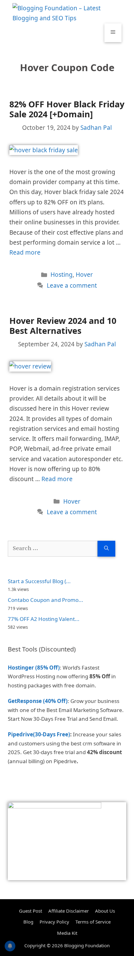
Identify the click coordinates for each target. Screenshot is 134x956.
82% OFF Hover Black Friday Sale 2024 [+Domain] (66, 109)
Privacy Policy (54, 922)
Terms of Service (93, 922)
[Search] (106, 549)
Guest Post (30, 911)
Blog (28, 922)
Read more (25, 252)
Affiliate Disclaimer (68, 911)
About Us (105, 911)
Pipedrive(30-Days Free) (39, 734)
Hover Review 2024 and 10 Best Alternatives (62, 325)
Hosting (61, 275)
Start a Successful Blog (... (39, 581)
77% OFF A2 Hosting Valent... (43, 618)
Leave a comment (72, 285)
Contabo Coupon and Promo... (45, 599)
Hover (84, 275)
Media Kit (67, 933)
